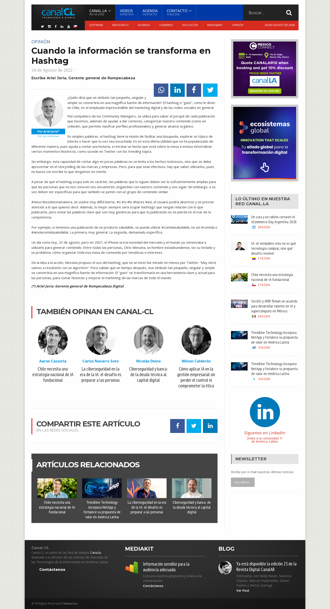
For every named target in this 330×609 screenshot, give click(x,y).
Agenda (150, 12)
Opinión (237, 25)
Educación (190, 25)
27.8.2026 (264, 258)
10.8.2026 (264, 347)
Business (144, 25)
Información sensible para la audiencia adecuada (166, 567)
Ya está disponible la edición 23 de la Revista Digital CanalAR (266, 566)
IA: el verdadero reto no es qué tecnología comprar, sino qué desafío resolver (273, 248)
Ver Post (242, 590)
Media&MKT (215, 25)
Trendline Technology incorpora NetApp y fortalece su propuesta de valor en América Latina (102, 509)
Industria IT (120, 25)
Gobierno (166, 25)
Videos (127, 12)
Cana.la (95, 552)
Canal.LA (257, 203)
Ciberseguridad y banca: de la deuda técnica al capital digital (192, 507)
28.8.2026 (264, 227)
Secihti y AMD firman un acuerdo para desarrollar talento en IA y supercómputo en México (274, 305)
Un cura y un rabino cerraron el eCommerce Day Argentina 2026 (274, 219)
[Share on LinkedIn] (177, 90)
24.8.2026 (264, 316)
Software (96, 25)
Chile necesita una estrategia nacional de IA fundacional (57, 507)
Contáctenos (52, 569)
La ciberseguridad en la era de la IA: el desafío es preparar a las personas (147, 507)
